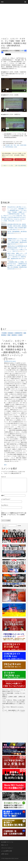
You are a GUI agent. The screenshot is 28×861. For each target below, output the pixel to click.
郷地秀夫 (14, 335)
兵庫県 (22, 50)
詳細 (15, 146)
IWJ (2, 2)
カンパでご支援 (20, 159)
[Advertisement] (14, 19)
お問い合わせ (4, 854)
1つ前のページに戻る (7, 165)
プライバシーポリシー (7, 848)
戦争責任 (10, 333)
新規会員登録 (7, 159)
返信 (5, 464)
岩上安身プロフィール (7, 842)
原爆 (9, 335)
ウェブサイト (4, 505)
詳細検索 (19, 525)
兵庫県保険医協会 (9, 146)
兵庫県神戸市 (18, 333)
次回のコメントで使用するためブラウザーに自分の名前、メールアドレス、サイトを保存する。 (13, 514)
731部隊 (4, 333)
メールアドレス (5, 499)
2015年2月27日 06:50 (10, 361)
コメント (3, 476)
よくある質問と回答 (6, 851)
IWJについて (4, 845)
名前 (2, 495)
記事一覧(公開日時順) (20, 165)
